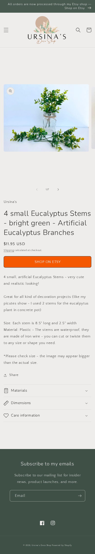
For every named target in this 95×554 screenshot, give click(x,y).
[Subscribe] (79, 496)
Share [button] (14, 375)
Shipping (9, 250)
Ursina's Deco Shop (41, 545)
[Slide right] (58, 189)
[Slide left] (36, 189)
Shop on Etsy (47, 262)
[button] (6, 30)
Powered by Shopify (62, 545)
